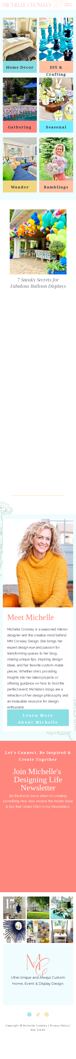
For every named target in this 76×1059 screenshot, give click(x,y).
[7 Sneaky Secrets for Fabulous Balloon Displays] (38, 241)
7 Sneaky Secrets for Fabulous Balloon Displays (38, 283)
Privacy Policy (59, 1025)
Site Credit (38, 1029)
